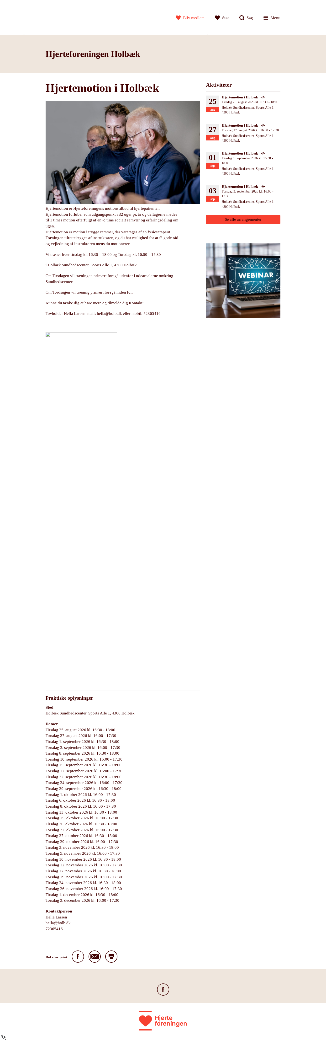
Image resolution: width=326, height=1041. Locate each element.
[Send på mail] (95, 956)
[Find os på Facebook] (163, 989)
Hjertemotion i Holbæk (240, 97)
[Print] (111, 956)
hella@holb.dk (109, 313)
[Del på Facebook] (78, 956)
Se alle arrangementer (243, 219)
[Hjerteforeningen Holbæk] (61, 17)
